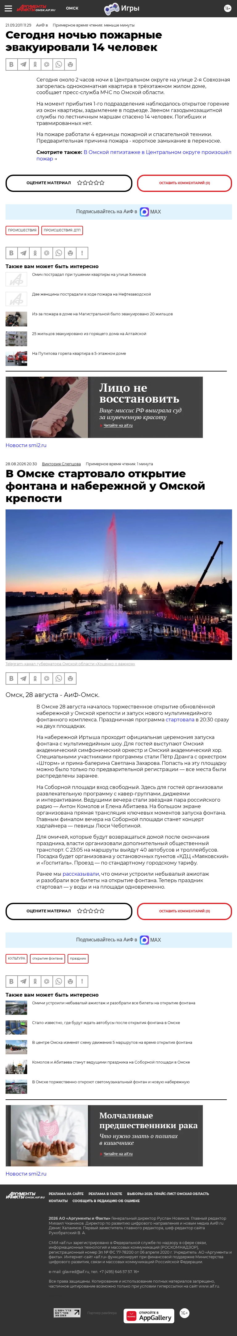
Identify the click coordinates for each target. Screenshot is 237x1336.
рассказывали (81, 874)
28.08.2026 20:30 (21, 464)
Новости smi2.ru (26, 445)
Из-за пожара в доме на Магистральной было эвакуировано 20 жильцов (102, 314)
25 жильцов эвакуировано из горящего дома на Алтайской (89, 333)
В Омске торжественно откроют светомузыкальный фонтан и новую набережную (110, 1082)
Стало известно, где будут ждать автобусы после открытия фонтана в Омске (106, 1022)
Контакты (58, 1201)
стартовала (180, 720)
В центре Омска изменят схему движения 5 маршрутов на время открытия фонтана (112, 1042)
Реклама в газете (105, 1194)
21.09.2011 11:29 (18, 25)
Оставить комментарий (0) (184, 183)
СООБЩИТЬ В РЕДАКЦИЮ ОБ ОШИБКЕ (106, 1201)
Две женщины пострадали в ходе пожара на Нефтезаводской (91, 294)
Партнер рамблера (102, 1313)
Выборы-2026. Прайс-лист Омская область (168, 1194)
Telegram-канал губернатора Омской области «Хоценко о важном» (70, 664)
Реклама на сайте (66, 1194)
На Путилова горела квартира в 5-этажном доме (79, 353)
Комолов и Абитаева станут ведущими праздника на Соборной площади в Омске (111, 1062)
